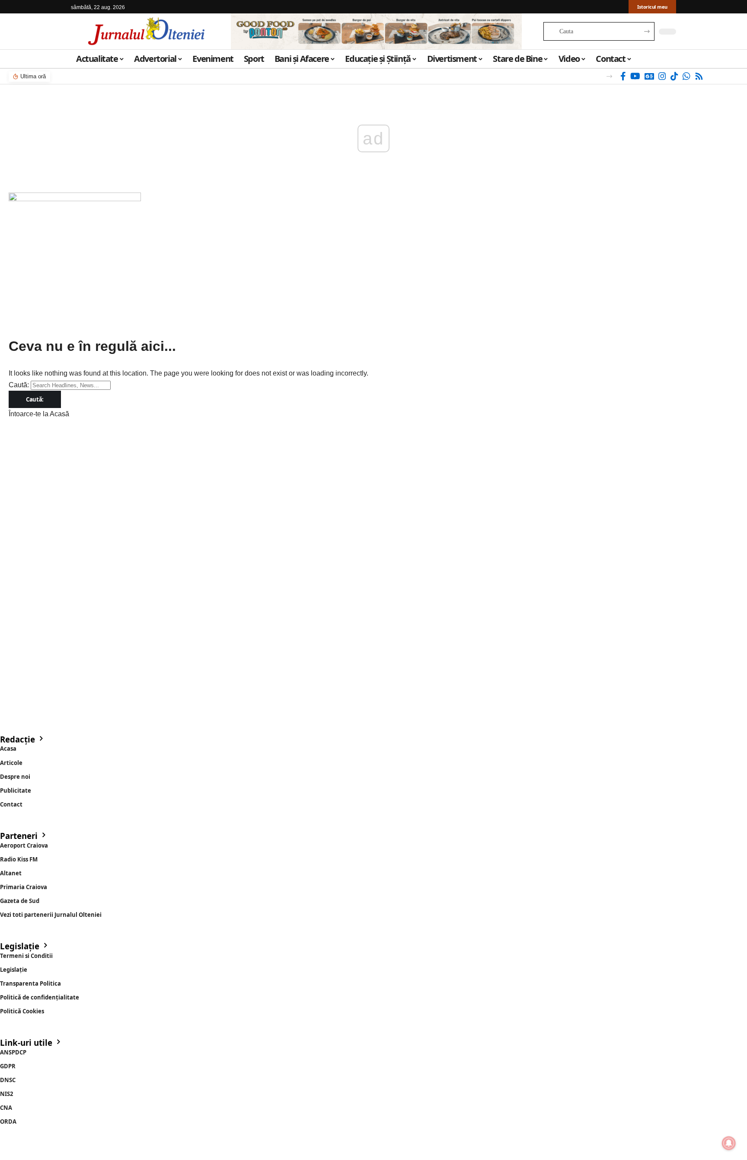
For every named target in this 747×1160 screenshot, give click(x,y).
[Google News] (649, 76)
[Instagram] (662, 76)
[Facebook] (623, 76)
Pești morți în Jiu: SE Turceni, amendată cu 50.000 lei (132, 76)
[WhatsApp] (686, 76)
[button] (609, 76)
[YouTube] (635, 76)
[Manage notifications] (729, 1143)
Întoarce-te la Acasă (39, 414)
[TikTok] (674, 76)
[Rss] (699, 76)
